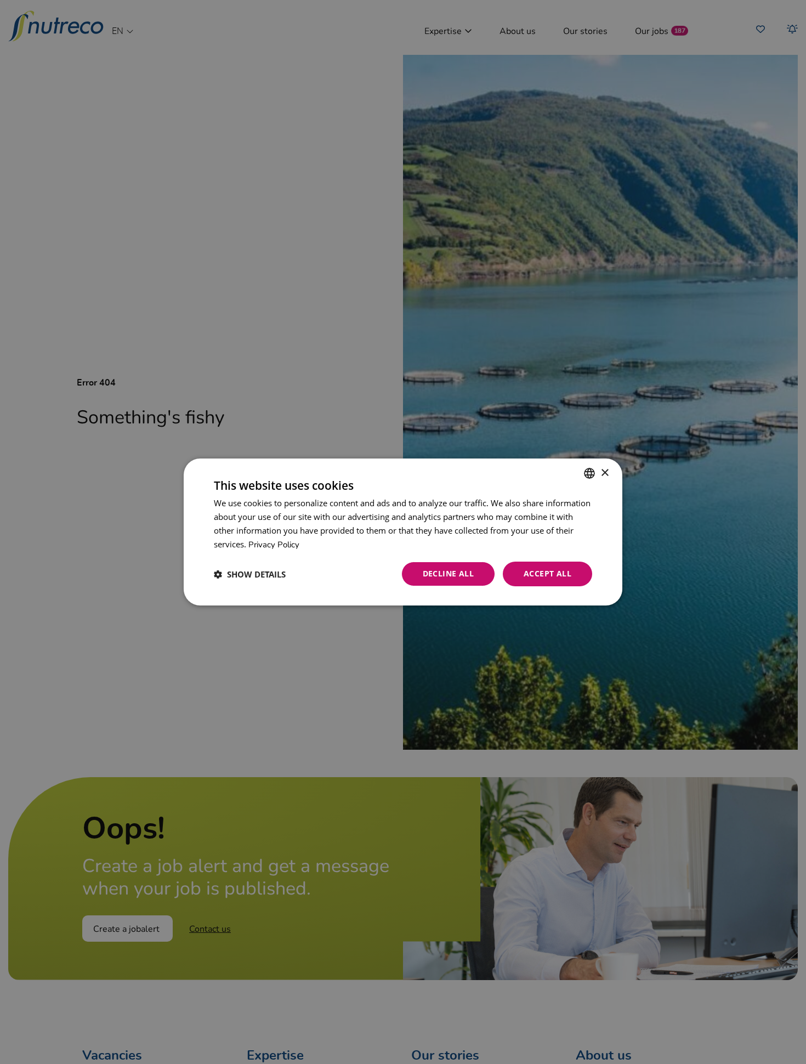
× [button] (604, 472)
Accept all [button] (547, 573)
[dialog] (403, 532)
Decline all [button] (448, 573)
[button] (250, 574)
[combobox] (589, 473)
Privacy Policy (273, 544)
